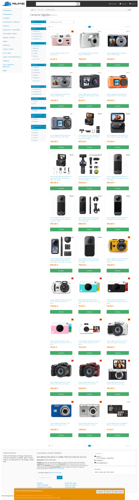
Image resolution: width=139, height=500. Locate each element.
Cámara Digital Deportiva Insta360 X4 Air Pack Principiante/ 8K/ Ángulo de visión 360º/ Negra (60, 219)
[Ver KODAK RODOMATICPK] (61, 328)
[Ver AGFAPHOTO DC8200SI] (89, 40)
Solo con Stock (37, 24)
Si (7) (34, 103)
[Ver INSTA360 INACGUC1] (61, 164)
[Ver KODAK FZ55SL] (89, 411)
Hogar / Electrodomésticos (12, 57)
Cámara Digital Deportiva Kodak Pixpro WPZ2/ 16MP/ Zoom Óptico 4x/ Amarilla (118, 260)
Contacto (124, 4)
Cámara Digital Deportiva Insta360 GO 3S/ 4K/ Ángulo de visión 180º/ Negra (117, 136)
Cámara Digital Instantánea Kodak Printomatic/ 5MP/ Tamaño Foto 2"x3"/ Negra (118, 301)
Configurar (100, 492)
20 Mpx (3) (36, 77)
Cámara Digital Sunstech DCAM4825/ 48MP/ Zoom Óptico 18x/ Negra (117, 424)
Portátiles (6, 18)
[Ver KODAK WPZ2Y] (118, 246)
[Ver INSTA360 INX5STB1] (118, 205)
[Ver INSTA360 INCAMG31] (118, 122)
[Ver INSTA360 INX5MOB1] (89, 205)
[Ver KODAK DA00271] (61, 40)
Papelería (6, 61)
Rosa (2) (35, 56)
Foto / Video (7, 53)
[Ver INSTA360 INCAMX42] (118, 164)
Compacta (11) (37, 91)
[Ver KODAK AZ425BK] (61, 369)
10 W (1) (35, 138)
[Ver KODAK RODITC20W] (89, 328)
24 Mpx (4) (36, 70)
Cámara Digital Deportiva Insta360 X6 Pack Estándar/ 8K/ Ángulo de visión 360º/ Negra (88, 260)
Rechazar (108, 492)
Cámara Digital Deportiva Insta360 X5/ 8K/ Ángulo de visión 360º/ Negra (117, 218)
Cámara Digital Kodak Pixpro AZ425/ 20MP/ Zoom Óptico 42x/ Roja (88, 383)
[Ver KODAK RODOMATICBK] (118, 287)
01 (89, 27)
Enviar (59, 477)
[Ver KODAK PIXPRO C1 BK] (118, 369)
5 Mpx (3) (35, 75)
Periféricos (6, 45)
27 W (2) (35, 135)
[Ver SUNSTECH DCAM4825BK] (118, 411)
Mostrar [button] (127, 27)
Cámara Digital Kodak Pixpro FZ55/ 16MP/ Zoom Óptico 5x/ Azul (60, 424)
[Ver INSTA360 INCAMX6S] (89, 246)
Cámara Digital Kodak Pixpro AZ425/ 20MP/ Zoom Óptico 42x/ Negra (60, 383)
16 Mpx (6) (36, 67)
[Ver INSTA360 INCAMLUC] (89, 164)
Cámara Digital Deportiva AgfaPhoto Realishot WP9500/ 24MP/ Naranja (117, 95)
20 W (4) (35, 132)
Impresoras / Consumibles (11, 30)
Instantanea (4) (37, 94)
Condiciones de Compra (44, 487)
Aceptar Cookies (118, 492)
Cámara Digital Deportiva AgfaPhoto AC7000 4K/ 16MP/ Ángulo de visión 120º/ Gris (88, 95)
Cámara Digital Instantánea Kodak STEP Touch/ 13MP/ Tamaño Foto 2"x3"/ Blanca (89, 342)
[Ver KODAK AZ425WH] (118, 328)
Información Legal (70, 483)
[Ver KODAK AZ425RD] (89, 369)
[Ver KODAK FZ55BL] (61, 411)
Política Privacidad (42, 485)
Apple (5, 70)
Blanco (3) (36, 48)
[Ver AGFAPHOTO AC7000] (89, 81)
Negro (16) (36, 46)
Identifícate (113, 4)
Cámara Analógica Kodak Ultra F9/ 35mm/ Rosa (59, 53)
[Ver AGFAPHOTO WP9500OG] (118, 81)
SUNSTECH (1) (37, 39)
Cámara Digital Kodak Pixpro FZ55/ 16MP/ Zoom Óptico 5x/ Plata (88, 424)
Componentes (7, 14)
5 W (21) (35, 130)
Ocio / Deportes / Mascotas (8, 65)
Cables (5, 41)
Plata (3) (35, 51)
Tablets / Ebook (8, 49)
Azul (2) (35, 53)
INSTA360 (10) (37, 34)
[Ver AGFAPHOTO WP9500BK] (61, 122)
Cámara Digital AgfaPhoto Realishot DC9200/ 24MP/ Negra (117, 53)
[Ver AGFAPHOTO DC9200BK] (118, 40)
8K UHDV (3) (36, 72)
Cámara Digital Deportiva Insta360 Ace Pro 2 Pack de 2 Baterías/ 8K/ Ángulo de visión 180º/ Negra (89, 136)
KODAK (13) (36, 31)
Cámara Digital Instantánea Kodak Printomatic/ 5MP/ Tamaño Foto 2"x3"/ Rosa (61, 342)
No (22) (35, 101)
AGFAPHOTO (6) (37, 36)
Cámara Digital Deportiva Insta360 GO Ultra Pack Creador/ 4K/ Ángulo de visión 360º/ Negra (60, 178)
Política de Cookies (65, 497)
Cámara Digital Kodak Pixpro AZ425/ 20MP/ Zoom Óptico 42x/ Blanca (117, 341)
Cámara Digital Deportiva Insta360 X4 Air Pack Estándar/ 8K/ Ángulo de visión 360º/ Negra (118, 178)
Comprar (61, 65)
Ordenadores (7, 10)
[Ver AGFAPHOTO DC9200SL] (61, 81)
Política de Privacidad (58, 468)
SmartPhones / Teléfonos (11, 22)
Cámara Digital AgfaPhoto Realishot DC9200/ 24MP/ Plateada (60, 95)
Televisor (6, 26)
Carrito (133, 4)
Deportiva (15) (37, 89)
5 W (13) (35, 121)
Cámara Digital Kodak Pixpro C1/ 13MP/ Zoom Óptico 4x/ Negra (116, 383)
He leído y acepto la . (50, 472)
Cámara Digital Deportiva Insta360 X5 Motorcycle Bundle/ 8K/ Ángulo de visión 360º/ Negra (88, 219)
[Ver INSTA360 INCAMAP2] (89, 122)
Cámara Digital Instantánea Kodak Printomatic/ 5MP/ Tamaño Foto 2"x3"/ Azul (89, 301)
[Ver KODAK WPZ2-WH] (61, 287)
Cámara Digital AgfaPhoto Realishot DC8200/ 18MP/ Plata (88, 53)
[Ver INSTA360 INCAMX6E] (61, 246)
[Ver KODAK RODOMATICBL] (89, 287)
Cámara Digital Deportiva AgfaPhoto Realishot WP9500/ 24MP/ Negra (60, 136)
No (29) (35, 110)
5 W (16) (35, 119)
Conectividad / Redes (10, 34)
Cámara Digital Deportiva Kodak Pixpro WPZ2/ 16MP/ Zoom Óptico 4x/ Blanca (61, 301)
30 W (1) (35, 140)
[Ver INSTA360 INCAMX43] (61, 205)
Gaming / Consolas (9, 37)
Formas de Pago (70, 487)
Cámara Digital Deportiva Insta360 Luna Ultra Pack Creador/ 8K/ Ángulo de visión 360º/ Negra (89, 178)
